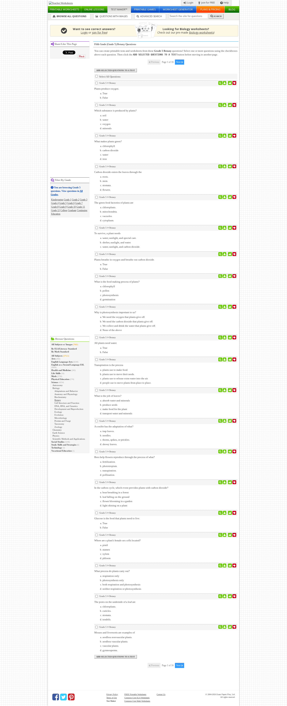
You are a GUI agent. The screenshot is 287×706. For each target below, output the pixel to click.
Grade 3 (83, 199)
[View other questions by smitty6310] (224, 83)
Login (190, 2)
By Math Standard (60, 351)
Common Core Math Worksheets (137, 701)
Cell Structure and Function (66, 403)
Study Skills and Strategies (63, 445)
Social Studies (57, 442)
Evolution (58, 415)
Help (226, 2)
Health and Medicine (61, 370)
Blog (232, 9)
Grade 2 (75, 199)
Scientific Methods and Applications (69, 439)
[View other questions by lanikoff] (224, 535)
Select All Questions (109, 76)
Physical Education (60, 379)
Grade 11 (80, 206)
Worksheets (64, 9)
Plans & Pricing (210, 9)
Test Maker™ (119, 9)
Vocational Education (61, 451)
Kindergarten (57, 199)
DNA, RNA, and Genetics (66, 406)
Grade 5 (63, 203)
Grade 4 (55, 203)
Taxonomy (59, 424)
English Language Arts (62, 362)
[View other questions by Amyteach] (224, 166)
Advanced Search (151, 16)
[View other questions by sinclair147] (224, 197)
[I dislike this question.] (234, 83)
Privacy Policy (112, 694)
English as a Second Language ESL (67, 365)
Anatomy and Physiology (66, 394)
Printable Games (145, 9)
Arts (53, 358)
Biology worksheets (201, 32)
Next (178, 62)
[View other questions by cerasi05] (224, 482)
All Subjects (56, 356)
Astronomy (58, 385)
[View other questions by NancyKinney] (224, 565)
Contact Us (161, 694)
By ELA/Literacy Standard (64, 349)
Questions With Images (113, 16)
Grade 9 (63, 206)
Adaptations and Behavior (66, 391)
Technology (56, 447)
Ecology (58, 412)
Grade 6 (71, 203)
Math (53, 376)
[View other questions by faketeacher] (224, 276)
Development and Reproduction (68, 409)
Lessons (94, 9)
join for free (99, 32)
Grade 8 (55, 206)
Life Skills (56, 373)
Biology (56, 388)
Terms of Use (111, 698)
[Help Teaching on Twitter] (63, 697)
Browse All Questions (71, 16)
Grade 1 (67, 199)
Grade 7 (79, 203)
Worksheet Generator (178, 9)
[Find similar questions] (220, 83)
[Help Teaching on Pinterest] (71, 697)
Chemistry (57, 430)
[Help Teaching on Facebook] (55, 697)
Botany (57, 400)
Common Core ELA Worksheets (137, 698)
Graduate (72, 210)
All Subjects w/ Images (61, 344)
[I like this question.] (230, 83)
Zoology (58, 427)
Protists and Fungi (62, 421)
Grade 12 (55, 210)
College (63, 210)
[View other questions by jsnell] (224, 254)
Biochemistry (60, 397)
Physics (56, 436)
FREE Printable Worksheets (135, 694)
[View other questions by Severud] (224, 359)
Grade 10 (71, 206)
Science (54, 382)
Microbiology (60, 418)
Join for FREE (208, 2)
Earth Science (59, 433)
